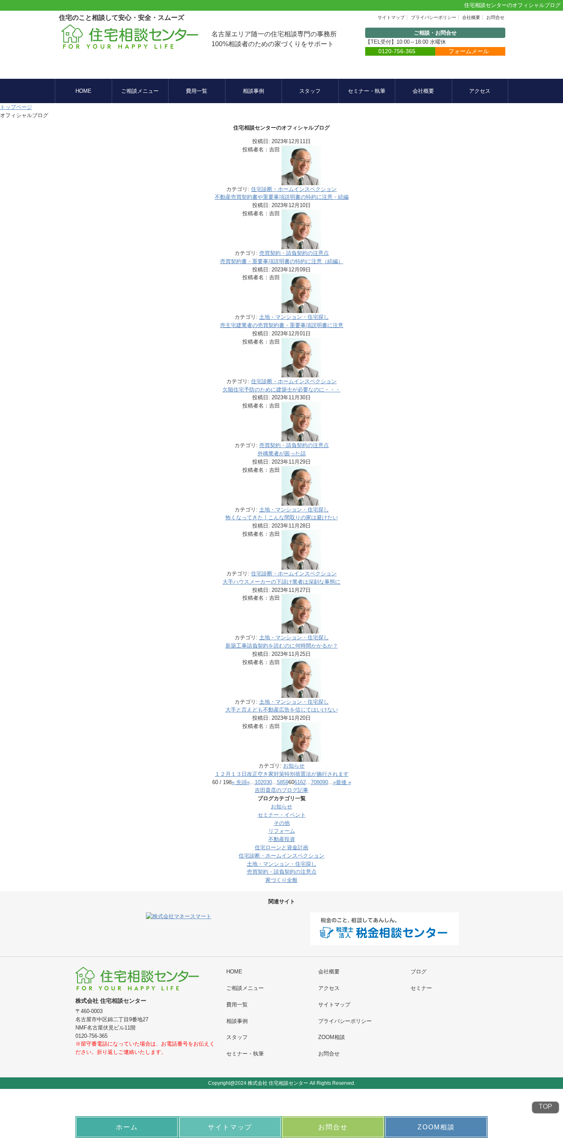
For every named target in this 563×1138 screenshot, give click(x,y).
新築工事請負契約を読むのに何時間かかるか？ (281, 646)
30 (269, 782)
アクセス (479, 91)
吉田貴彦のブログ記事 (281, 790)
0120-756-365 (396, 51)
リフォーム (281, 831)
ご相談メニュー (140, 91)
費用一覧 (196, 91)
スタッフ (310, 91)
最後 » (343, 782)
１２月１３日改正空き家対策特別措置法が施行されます (282, 774)
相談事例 (253, 91)
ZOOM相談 (331, 1037)
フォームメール (468, 51)
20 (263, 782)
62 (303, 782)
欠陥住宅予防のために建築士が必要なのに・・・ (281, 389)
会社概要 (471, 17)
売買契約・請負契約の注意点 (294, 253)
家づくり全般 (281, 880)
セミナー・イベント (282, 815)
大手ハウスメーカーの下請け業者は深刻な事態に (281, 582)
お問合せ (495, 17)
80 (319, 782)
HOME (83, 91)
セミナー (421, 988)
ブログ (419, 971)
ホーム (127, 1127)
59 (286, 782)
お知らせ (294, 766)
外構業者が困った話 (282, 453)
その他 (282, 823)
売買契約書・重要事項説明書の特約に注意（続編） (281, 261)
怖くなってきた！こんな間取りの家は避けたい (281, 517)
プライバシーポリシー (433, 17)
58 (280, 782)
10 (257, 782)
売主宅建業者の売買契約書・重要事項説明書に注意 (281, 325)
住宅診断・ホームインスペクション (294, 189)
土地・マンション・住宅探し (294, 317)
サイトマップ (391, 17)
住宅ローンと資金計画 (281, 847)
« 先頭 (239, 782)
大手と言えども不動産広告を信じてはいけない (281, 710)
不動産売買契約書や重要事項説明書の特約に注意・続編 (282, 197)
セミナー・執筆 (366, 91)
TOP (545, 1106)
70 (314, 782)
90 (325, 782)
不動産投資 (281, 839)
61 (297, 782)
